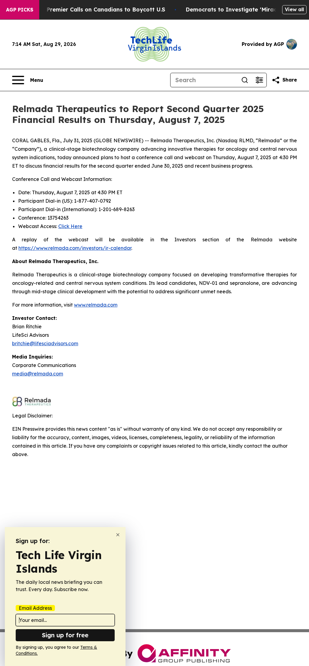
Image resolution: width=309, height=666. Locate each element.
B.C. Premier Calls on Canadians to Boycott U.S (100, 9)
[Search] (244, 80)
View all (294, 9)
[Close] (118, 535)
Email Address (35, 608)
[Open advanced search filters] (259, 80)
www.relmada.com (95, 305)
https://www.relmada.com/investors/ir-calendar (74, 248)
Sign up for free (65, 635)
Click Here (70, 226)
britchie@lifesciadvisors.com (45, 343)
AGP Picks (19, 10)
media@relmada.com (37, 374)
